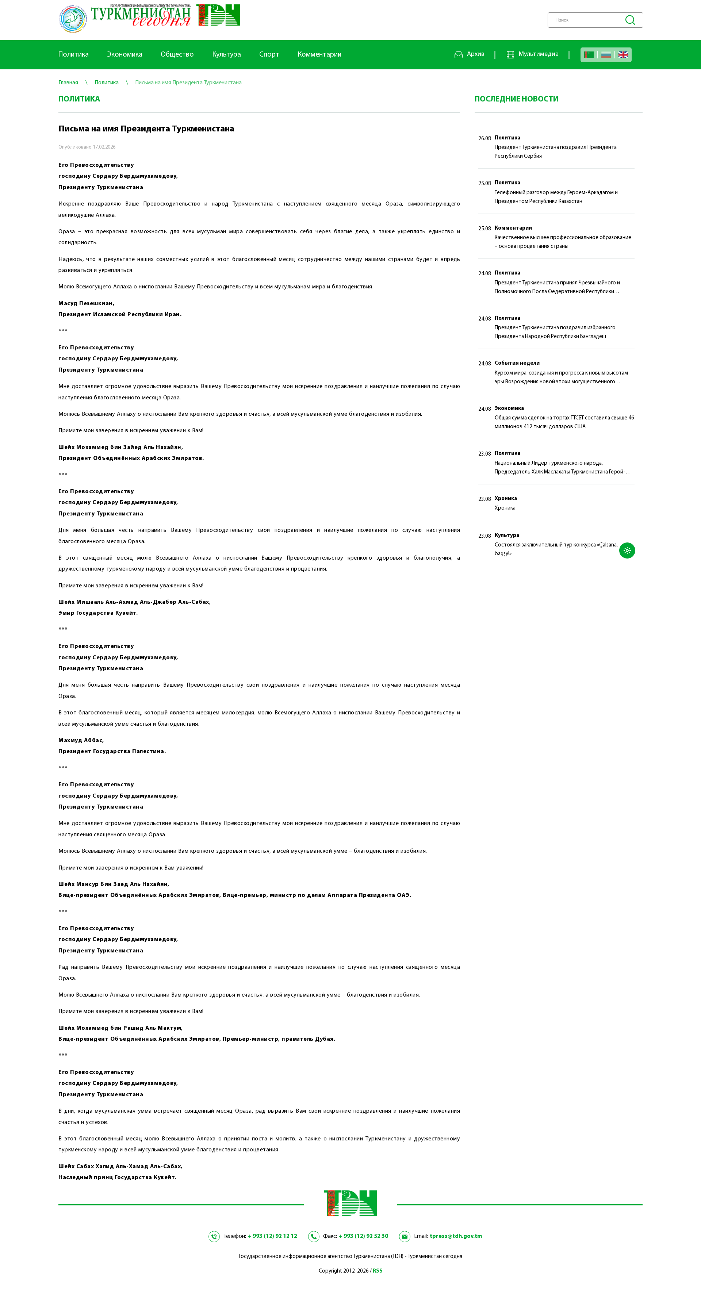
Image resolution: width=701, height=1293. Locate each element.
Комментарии (319, 54)
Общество (177, 54)
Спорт (269, 54)
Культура (226, 54)
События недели (517, 363)
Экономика (124, 54)
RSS (378, 1271)
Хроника (506, 499)
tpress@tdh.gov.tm (456, 1236)
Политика (73, 54)
